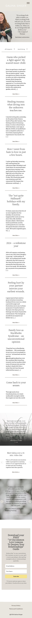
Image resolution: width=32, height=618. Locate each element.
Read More (16, 94)
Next (30, 431)
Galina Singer (16, 6)
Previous (2, 431)
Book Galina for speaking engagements (16, 514)
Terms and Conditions (16, 609)
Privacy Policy (16, 605)
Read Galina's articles (16, 440)
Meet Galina (16, 472)
